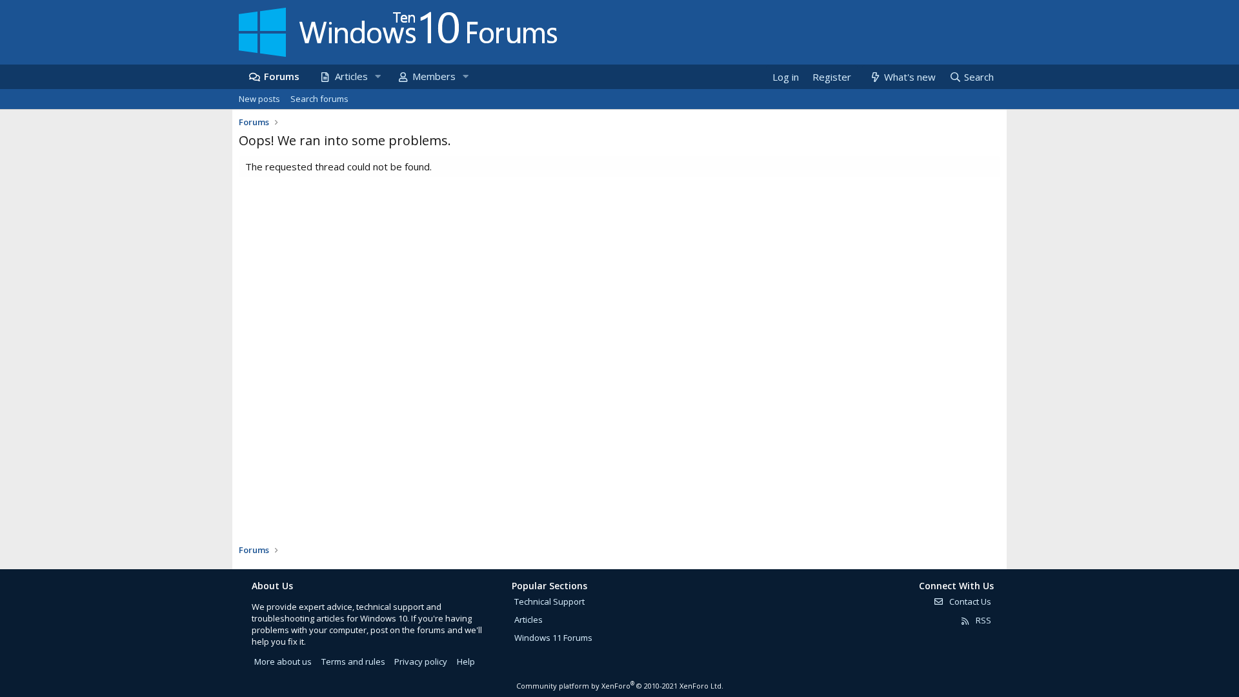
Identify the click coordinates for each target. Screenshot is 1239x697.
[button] (377, 76)
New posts (259, 99)
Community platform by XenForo (619, 686)
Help (466, 661)
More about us (283, 661)
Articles (351, 76)
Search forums (319, 99)
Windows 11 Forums (553, 637)
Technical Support (549, 601)
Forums (281, 76)
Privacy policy (420, 661)
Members (434, 76)
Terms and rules (353, 661)
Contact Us (969, 601)
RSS (982, 620)
